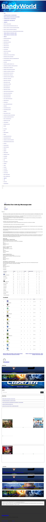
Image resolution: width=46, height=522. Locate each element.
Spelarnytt (5, 22)
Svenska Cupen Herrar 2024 (7, 87)
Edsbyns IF (5, 134)
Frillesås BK (5, 143)
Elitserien (4, 471)
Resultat (5, 36)
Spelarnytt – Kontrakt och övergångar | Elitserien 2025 (10, 29)
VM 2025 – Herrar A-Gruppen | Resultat (8, 98)
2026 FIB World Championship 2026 (7, 38)
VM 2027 (7, 486)
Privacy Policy (5, 181)
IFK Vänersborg (5, 156)
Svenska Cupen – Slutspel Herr (7, 80)
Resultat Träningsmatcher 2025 (7, 60)
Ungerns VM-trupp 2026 (6, 47)
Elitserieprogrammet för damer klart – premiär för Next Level (14, 386)
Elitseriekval (5, 111)
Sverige (4, 486)
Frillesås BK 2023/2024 (6, 145)
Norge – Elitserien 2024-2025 (7, 176)
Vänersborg (5, 163)
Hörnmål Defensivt (6, 152)
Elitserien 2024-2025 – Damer (7, 120)
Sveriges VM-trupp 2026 (6, 45)
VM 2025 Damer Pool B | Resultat (7, 109)
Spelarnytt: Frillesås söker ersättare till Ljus (10, 378)
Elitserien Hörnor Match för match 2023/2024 (9, 141)
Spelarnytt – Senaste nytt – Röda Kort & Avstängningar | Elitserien (11, 27)
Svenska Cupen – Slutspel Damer (7, 78)
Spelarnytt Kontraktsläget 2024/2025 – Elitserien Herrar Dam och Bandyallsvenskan (13, 31)
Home (4, 13)
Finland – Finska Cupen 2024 (7, 174)
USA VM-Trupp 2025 (6, 102)
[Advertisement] (23, 195)
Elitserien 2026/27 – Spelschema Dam (9, 20)
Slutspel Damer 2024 (6, 122)
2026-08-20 (4, 473)
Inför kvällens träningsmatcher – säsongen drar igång (8, 400)
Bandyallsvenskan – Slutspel (7, 113)
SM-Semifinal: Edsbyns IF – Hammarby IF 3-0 (8, 67)
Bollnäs (4, 130)
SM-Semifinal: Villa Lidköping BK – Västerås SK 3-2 (9, 71)
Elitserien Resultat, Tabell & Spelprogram (8, 56)
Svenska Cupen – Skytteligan (7, 89)
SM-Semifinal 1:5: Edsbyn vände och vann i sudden (9, 69)
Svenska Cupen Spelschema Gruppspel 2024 (8, 91)
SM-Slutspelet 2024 (6, 172)
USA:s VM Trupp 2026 (6, 49)
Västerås (5, 165)
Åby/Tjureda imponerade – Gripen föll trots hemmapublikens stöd (11, 58)
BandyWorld (19, 6)
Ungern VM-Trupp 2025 (6, 100)
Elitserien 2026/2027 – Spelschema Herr (10, 18)
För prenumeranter (6, 183)
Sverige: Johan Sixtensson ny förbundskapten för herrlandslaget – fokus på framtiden (12, 402)
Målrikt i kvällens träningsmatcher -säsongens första (12, 371)
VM (5, 486)
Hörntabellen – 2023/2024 (6, 154)
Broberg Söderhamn (6, 132)
